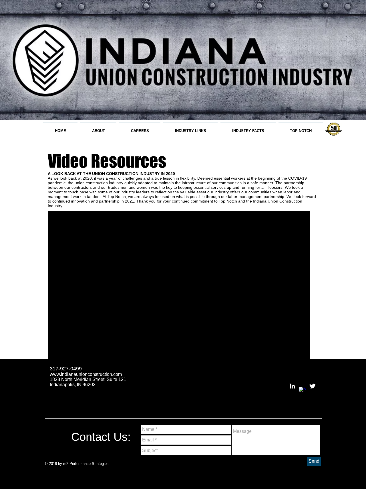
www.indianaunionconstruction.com (86, 374)
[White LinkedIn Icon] (292, 386)
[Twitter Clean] (312, 386)
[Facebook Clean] (302, 390)
